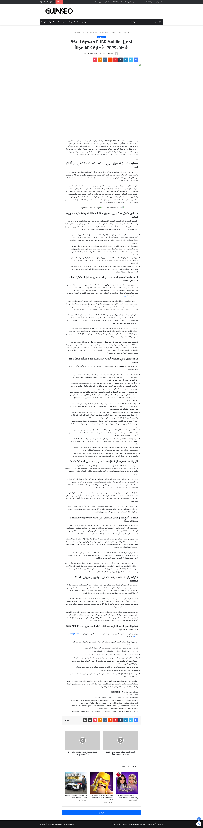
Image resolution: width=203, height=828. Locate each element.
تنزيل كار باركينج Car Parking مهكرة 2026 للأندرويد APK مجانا (76, 796)
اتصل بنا (64, 22)
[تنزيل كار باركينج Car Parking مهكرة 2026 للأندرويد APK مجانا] (76, 783)
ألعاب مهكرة (117, 32)
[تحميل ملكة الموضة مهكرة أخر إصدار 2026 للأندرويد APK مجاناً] (127, 783)
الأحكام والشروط (54, 22)
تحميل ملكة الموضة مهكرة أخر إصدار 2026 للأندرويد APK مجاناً (128, 796)
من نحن (84, 22)
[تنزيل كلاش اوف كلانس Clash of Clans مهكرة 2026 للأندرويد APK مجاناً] (101, 783)
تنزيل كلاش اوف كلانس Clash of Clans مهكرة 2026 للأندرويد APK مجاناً (102, 797)
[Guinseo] (59, 11)
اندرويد (125, 296)
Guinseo (111, 53)
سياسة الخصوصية (74, 22)
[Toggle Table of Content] (136, 160)
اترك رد (101, 812)
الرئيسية (43, 22)
